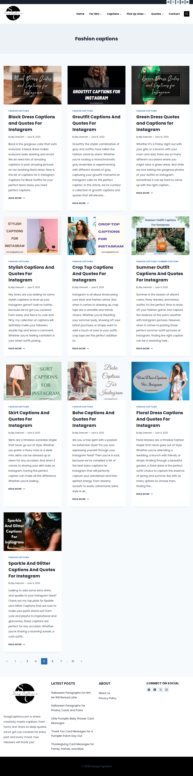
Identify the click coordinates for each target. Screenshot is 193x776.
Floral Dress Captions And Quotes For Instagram (159, 419)
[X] (173, 2)
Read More (16, 198)
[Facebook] (168, 2)
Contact (174, 14)
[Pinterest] (183, 2)
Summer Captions (168, 261)
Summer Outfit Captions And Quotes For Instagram (159, 273)
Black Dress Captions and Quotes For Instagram (31, 123)
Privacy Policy (108, 698)
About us (104, 693)
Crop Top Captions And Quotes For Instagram (92, 273)
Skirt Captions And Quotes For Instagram (28, 419)
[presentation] (33, 85)
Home (80, 14)
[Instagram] (178, 2)
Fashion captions (18, 111)
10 (73, 661)
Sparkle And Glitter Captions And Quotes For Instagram (31, 569)
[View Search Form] (186, 14)
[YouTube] (187, 2)
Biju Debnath (17, 137)
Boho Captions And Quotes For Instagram (93, 419)
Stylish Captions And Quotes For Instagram (31, 273)
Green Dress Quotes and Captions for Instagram (157, 123)
